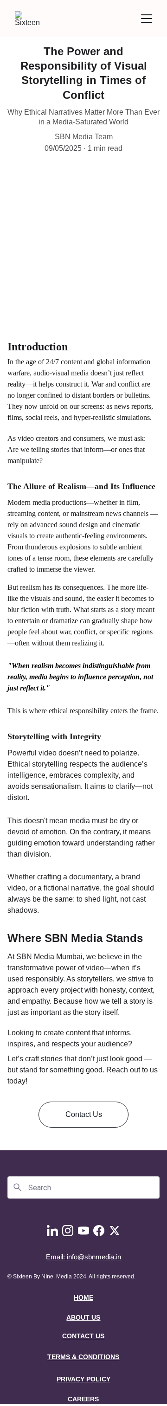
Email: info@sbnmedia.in (83, 1257)
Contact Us (83, 1114)
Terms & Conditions (83, 1357)
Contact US (83, 1336)
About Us (83, 1317)
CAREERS (83, 1399)
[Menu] (146, 18)
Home (83, 1297)
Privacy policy (83, 1379)
